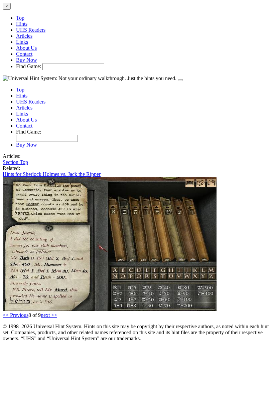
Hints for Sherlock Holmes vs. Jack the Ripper (52, 174)
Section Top (15, 162)
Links (22, 42)
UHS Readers (30, 30)
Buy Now (26, 60)
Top (20, 18)
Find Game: (28, 66)
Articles (24, 36)
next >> (49, 315)
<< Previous (15, 315)
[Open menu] (180, 80)
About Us (26, 48)
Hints (21, 24)
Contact (24, 54)
